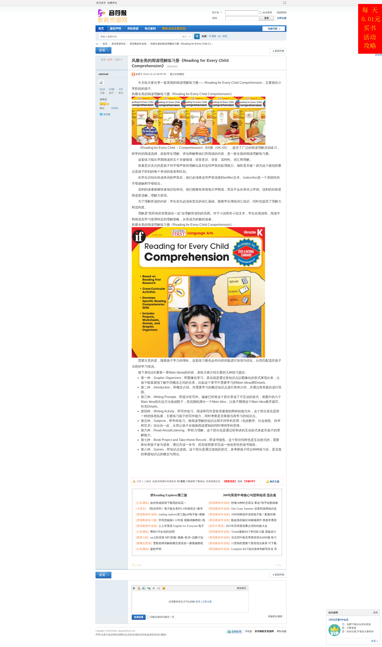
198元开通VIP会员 (338, 619)
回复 (139, 565)
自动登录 (267, 12)
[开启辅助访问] (281, 3)
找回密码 (281, 12)
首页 (101, 28)
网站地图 (281, 631)
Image (144, 588)
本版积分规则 (275, 616)
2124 (102, 89)
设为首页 (101, 2)
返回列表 (279, 51)
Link (149, 588)
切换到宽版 (284, 3)
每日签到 (150, 28)
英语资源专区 (118, 43)
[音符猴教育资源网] (113, 22)
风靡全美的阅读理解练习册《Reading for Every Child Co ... (181, 43)
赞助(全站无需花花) (174, 28)
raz (219, 36)
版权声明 (115, 28)
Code (159, 588)
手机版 (248, 631)
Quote (154, 588)
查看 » (374, 641)
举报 (278, 565)
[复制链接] (172, 66)
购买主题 (274, 481)
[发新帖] (103, 50)
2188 (111, 89)
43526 (114, 108)
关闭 (375, 612)
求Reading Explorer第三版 (168, 495)
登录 (198, 601)
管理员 (103, 99)
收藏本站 (112, 2)
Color (139, 588)
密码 (214, 18)
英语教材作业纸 (138, 43)
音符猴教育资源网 (97, 44)
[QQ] (234, 631)
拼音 (225, 36)
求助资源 (132, 28)
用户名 (215, 12)
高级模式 (241, 588)
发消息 (106, 114)
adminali (103, 74)
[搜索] (196, 36)
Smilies (164, 588)
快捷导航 (273, 28)
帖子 (184, 36)
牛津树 (212, 36)
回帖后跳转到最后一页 (162, 617)
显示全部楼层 (177, 74)
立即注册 (281, 18)
